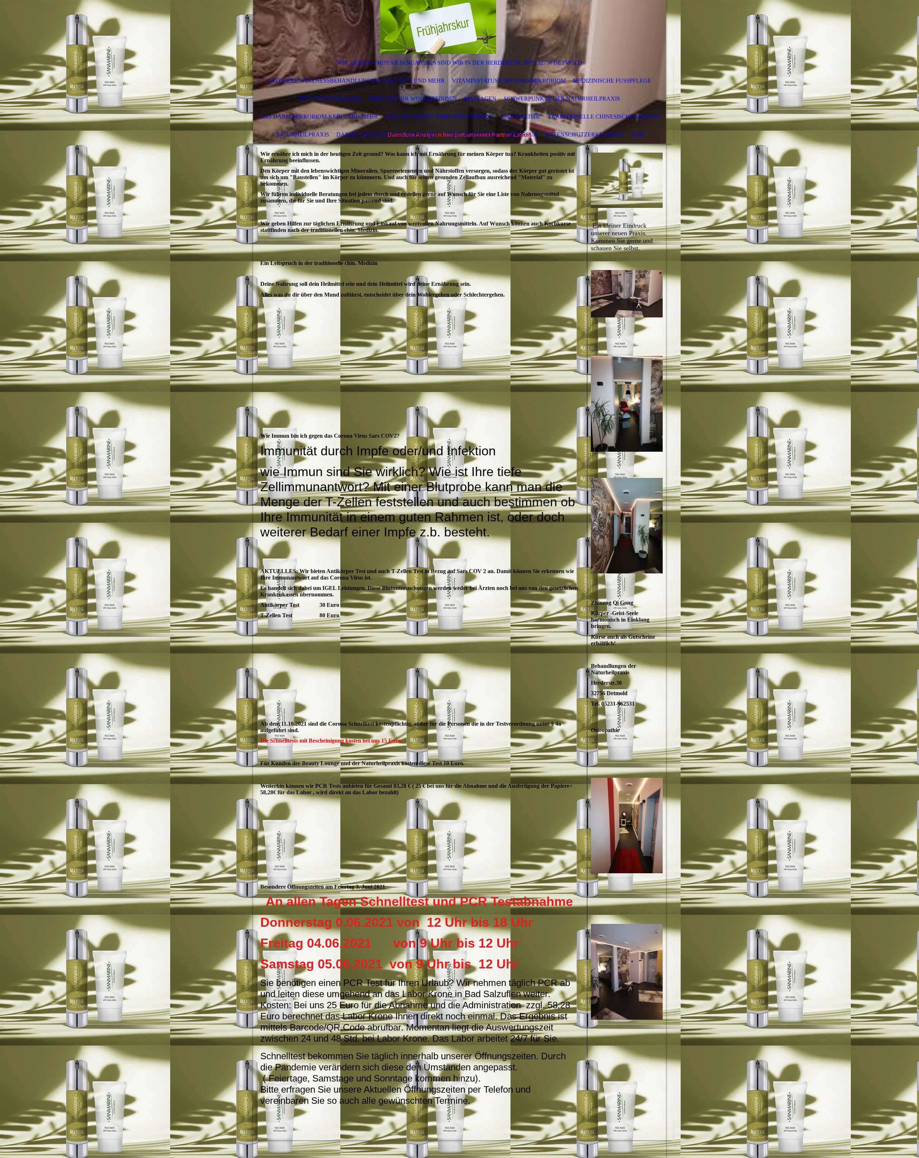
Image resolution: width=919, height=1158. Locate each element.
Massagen (480, 99)
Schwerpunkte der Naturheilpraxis (562, 99)
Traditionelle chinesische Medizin (603, 116)
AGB (637, 134)
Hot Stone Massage (330, 99)
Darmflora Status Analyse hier (387, 134)
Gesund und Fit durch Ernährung (440, 116)
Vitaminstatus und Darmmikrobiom (509, 81)
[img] (438, 27)
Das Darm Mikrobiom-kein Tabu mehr (319, 116)
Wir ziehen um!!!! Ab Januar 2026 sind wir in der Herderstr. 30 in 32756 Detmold (459, 63)
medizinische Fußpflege (612, 81)
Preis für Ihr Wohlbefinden (413, 99)
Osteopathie (521, 116)
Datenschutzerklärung (584, 134)
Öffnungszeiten (472, 134)
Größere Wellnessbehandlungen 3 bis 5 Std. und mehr (356, 81)
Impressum (521, 134)
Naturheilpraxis (302, 134)
